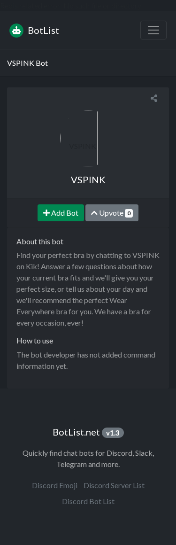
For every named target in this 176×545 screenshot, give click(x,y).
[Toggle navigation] (153, 30)
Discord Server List (114, 485)
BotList (42, 30)
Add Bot (64, 212)
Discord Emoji (54, 485)
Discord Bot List (88, 501)
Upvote (114, 212)
